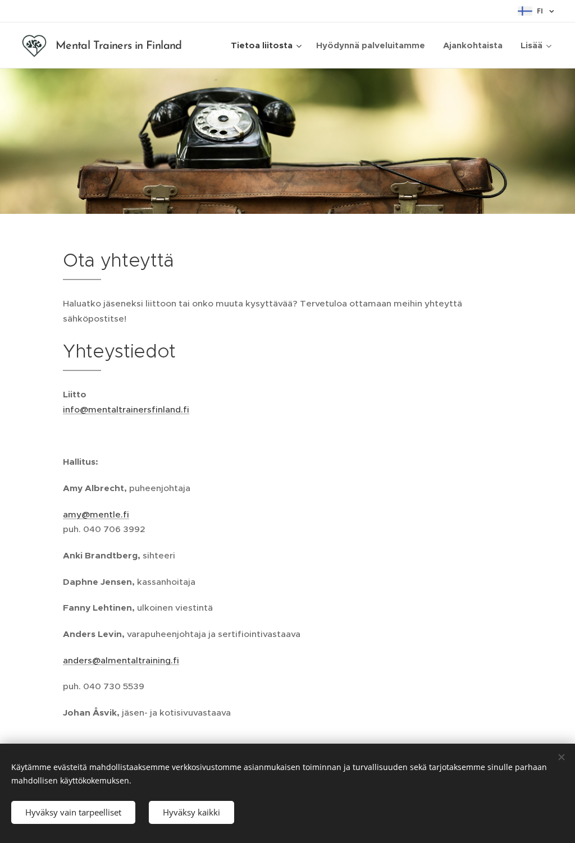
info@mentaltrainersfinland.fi (126, 409)
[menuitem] (267, 45)
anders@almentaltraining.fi (121, 660)
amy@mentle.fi (96, 514)
